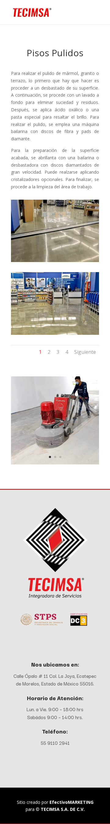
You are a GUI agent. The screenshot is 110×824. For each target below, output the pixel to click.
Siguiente (85, 352)
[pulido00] (55, 260)
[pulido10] (55, 463)
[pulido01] (55, 333)
